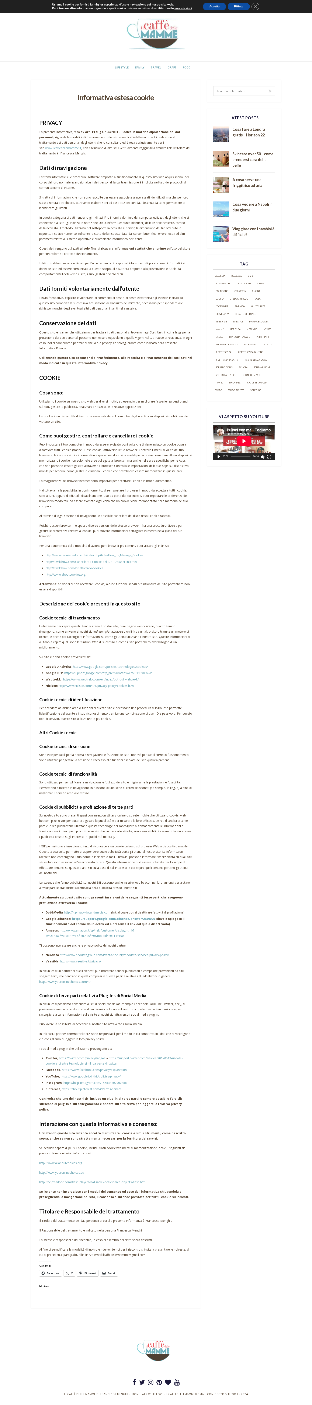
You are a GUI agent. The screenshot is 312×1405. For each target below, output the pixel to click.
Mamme (219, 329)
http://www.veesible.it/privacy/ (80, 961)
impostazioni (183, 8)
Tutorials (234, 382)
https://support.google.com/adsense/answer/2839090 (113, 919)
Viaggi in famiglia (257, 382)
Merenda (235, 329)
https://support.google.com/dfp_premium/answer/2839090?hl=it (108, 673)
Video (218, 390)
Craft (172, 67)
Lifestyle (122, 67)
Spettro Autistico (225, 374)
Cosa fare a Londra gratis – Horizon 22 (248, 132)
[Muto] (262, 457)
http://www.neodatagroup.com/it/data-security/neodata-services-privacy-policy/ (114, 955)
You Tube (255, 390)
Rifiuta (238, 6)
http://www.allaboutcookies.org (60, 1163)
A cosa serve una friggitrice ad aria (247, 182)
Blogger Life (222, 283)
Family (140, 67)
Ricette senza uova (255, 359)
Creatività (240, 291)
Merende (252, 329)
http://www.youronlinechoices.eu (61, 1172)
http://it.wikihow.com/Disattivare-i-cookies (74, 568)
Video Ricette (236, 390)
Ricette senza (223, 352)
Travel (156, 67)
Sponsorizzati (251, 374)
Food (187, 67)
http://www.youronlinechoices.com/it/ (65, 982)
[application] (244, 442)
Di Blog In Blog (239, 298)
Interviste (221, 321)
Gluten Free (258, 306)
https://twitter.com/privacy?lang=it (82, 1058)
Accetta (214, 6)
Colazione (221, 291)
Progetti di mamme (226, 344)
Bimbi (250, 275)
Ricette (267, 344)
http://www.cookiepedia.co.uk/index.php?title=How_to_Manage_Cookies (94, 555)
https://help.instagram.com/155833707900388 (95, 1083)
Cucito (219, 298)
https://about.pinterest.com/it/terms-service (92, 1089)
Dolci (257, 298)
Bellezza (236, 275)
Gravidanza (222, 313)
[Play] (219, 457)
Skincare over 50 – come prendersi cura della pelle (252, 159)
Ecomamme (221, 306)
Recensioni (250, 344)
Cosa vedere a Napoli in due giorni (252, 207)
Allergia (220, 275)
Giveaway (240, 306)
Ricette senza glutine (250, 352)
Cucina (256, 291)
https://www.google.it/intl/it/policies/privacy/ (91, 1076)
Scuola (243, 367)
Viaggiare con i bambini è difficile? (253, 231)
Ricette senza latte (226, 359)
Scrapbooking (224, 367)
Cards (260, 283)
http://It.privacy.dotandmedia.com (87, 912)
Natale (219, 336)
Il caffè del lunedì (246, 313)
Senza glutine (262, 367)
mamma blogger (258, 321)
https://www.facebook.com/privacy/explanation (94, 1070)
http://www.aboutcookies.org (66, 574)
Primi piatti (262, 336)
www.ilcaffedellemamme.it (63, 148)
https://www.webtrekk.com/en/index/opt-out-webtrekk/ (101, 679)
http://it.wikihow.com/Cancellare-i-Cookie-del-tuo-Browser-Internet (91, 562)
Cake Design (244, 283)
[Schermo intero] (269, 457)
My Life (267, 329)
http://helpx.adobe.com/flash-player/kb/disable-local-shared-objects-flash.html (92, 1182)
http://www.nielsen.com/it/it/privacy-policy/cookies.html (96, 686)
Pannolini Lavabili (239, 336)
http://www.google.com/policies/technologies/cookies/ (110, 667)
